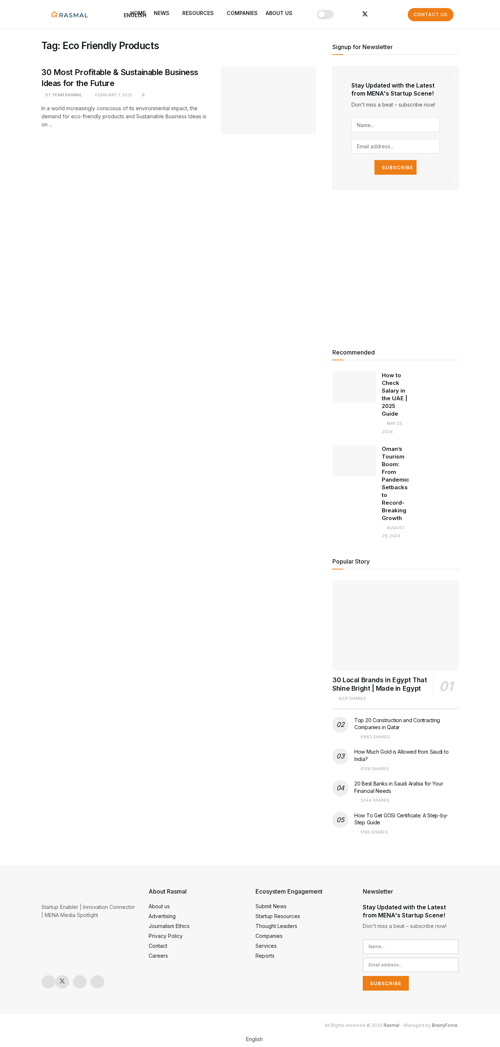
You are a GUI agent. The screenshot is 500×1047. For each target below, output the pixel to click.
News (161, 13)
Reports (265, 956)
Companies (242, 13)
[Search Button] (400, 14)
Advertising (162, 916)
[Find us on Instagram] (341, 14)
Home (138, 13)
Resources (198, 13)
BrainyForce (445, 1025)
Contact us (431, 14)
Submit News (271, 906)
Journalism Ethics (169, 926)
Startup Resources (277, 916)
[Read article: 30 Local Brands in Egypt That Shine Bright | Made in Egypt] (395, 625)
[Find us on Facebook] (377, 14)
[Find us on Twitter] (365, 14)
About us (279, 13)
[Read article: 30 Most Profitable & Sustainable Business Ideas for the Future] (268, 101)
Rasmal (391, 1025)
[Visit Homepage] (70, 14)
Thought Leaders (276, 926)
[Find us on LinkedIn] (352, 14)
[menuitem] (250, 1039)
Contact (158, 946)
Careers (158, 956)
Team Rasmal (67, 94)
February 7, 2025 (113, 94)
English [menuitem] (254, 1039)
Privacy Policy (166, 936)
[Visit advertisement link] (395, 268)
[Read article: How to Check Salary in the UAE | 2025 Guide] (354, 387)
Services (266, 946)
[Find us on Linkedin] (97, 981)
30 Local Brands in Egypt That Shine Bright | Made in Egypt (379, 684)
